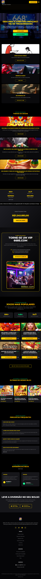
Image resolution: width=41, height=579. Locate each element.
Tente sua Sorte (20, 220)
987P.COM (11, 199)
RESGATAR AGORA (20, 60)
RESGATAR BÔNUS (20, 34)
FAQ (20, 558)
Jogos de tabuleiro (21, 536)
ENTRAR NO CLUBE (20, 100)
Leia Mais (3, 401)
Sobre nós (20, 544)
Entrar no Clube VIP (20, 256)
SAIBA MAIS (20, 80)
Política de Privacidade (20, 553)
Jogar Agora (9, 338)
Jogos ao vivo (20, 538)
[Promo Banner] (20, 6)
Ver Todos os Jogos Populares (21, 366)
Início (22, 576)
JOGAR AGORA (20, 31)
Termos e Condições (20, 551)
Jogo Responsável (20, 555)
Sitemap (19, 576)
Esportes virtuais (20, 540)
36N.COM (24, 328)
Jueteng (20, 542)
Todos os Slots (20, 534)
